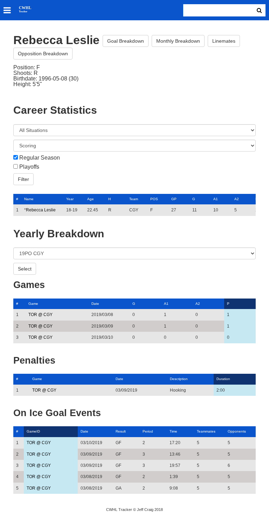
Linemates (223, 41)
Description (179, 379)
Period (148, 431)
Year (70, 199)
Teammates (206, 431)
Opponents (237, 431)
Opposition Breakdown (43, 53)
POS (154, 199)
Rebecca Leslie (41, 210)
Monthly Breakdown (178, 41)
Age (90, 199)
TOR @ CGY (40, 315)
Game (33, 304)
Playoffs (29, 167)
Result (121, 431)
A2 (236, 199)
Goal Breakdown (125, 41)
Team (133, 199)
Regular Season (39, 158)
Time (173, 431)
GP (174, 199)
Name (29, 199)
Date (95, 304)
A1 (215, 199)
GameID (33, 431)
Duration (223, 379)
